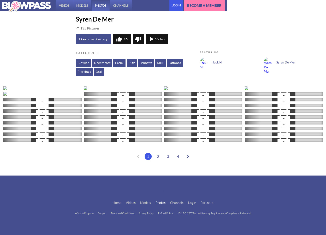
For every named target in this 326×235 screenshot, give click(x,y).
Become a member (204, 6)
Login (176, 5)
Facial (119, 63)
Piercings (84, 71)
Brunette (146, 63)
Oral (99, 71)
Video (160, 39)
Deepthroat (102, 63)
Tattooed (175, 63)
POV (131, 63)
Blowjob (83, 63)
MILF (160, 63)
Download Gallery (93, 39)
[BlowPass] (26, 6)
